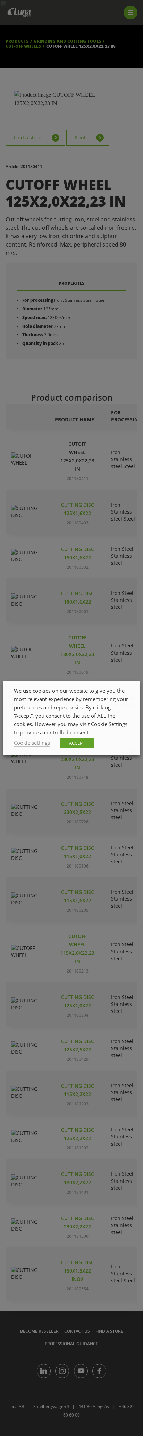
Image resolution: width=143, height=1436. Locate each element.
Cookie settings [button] (32, 742)
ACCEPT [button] (77, 743)
